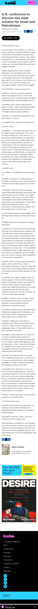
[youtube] (5, 586)
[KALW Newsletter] (19, 470)
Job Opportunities (8, 549)
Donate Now (7, 552)
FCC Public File (8, 560)
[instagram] (5, 579)
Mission (6, 545)
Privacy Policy (7, 556)
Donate (32, 2)
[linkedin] (5, 583)
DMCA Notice (7, 571)
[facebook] (5, 576)
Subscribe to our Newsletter (11, 563)
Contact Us (7, 567)
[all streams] (35, 607)
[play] (3, 607)
